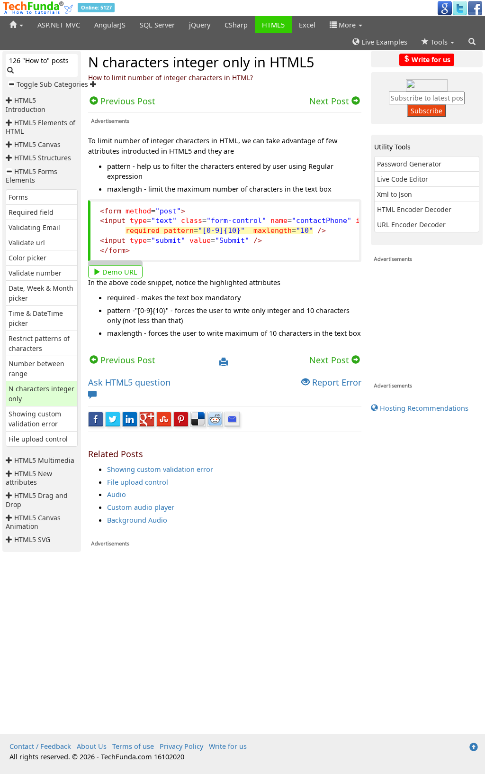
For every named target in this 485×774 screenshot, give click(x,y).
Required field (31, 212)
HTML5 (273, 24)
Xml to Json (394, 194)
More (347, 24)
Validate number (35, 272)
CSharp (236, 24)
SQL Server (157, 24)
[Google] (444, 7)
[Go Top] (473, 747)
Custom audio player (140, 507)
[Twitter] (459, 7)
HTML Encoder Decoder (414, 209)
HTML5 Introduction (25, 104)
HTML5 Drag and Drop (37, 499)
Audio (116, 494)
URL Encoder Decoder (411, 224)
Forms (18, 197)
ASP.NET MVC (58, 24)
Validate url (27, 242)
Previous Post (126, 360)
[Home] (16, 24)
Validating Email (34, 227)
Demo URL (118, 271)
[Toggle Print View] (223, 362)
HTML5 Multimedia (44, 460)
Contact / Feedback (40, 746)
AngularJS (110, 24)
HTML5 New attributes (29, 478)
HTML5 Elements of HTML (40, 127)
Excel (307, 24)
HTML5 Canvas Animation (33, 522)
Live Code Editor (402, 179)
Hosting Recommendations (423, 408)
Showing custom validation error (160, 469)
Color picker (27, 257)
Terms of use (133, 746)
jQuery (199, 24)
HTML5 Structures (42, 157)
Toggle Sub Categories (52, 84)
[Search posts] (10, 70)
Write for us (430, 59)
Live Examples (383, 41)
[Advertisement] (224, 640)
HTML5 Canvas (37, 144)
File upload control (38, 438)
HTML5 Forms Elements (31, 175)
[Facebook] (475, 7)
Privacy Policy (181, 746)
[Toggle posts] (10, 100)
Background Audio (137, 520)
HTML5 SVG (32, 539)
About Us (92, 746)
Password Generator (409, 163)
